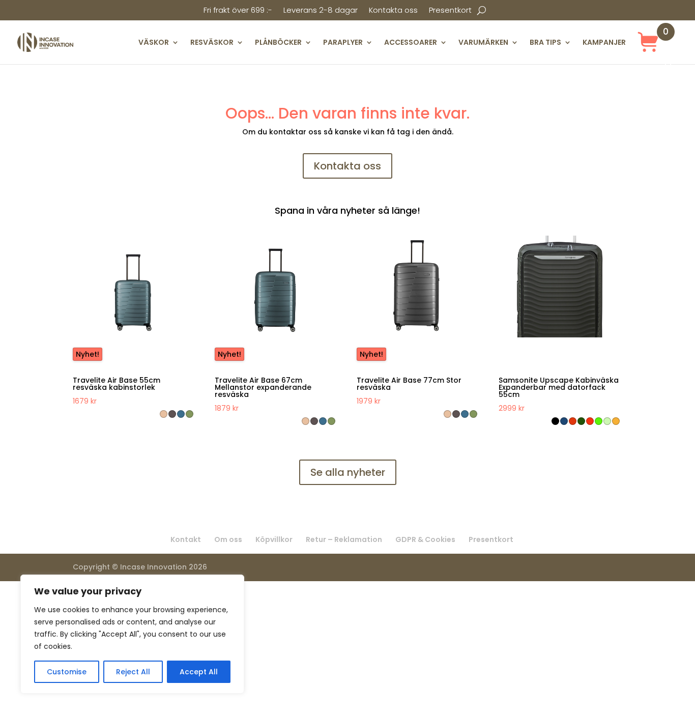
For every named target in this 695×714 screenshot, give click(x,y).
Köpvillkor (274, 539)
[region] (132, 634)
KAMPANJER (604, 42)
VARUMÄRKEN (483, 42)
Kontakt (185, 539)
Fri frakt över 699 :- (238, 11)
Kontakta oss (393, 11)
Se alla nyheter (347, 472)
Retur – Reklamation (344, 539)
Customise (66, 672)
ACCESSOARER (410, 42)
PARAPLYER (343, 42)
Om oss (228, 539)
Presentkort (450, 11)
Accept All (199, 672)
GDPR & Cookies (425, 539)
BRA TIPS (545, 42)
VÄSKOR (153, 42)
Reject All (133, 672)
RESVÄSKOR (212, 42)
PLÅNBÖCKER (278, 42)
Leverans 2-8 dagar (320, 11)
